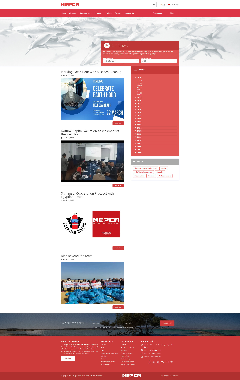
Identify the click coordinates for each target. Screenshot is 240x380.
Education (97, 13)
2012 (139, 134)
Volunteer (124, 350)
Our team (104, 359)
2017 (139, 118)
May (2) (139, 85)
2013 (139, 131)
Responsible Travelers (128, 364)
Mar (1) (139, 89)
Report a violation (126, 353)
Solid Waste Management (143, 172)
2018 (139, 115)
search (154, 5)
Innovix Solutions (173, 376)
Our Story (104, 356)
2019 (139, 112)
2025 (139, 97)
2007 (139, 149)
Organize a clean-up (127, 362)
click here (130, 328)
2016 (139, 121)
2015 (139, 125)
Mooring (163, 168)
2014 (139, 128)
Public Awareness (165, 176)
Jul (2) (139, 80)
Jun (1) (139, 83)
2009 (139, 143)
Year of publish (146, 58)
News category (108, 58)
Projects (109, 13)
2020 (139, 109)
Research (151, 176)
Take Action (157, 13)
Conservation (85, 13)
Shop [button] (172, 13)
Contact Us (129, 13)
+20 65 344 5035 (154, 350)
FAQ (102, 348)
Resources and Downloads (109, 353)
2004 (139, 152)
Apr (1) (139, 87)
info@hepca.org (156, 357)
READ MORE (118, 123)
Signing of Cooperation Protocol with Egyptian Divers (87, 195)
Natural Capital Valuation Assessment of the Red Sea (90, 133)
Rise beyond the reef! (76, 255)
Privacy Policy (105, 364)
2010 (139, 140)
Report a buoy (125, 359)
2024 (139, 100)
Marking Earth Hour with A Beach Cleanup (91, 71)
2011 (139, 137)
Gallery (103, 345)
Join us (123, 345)
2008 (139, 146)
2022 (139, 106)
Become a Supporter (127, 348)
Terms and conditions (108, 362)
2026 (139, 77)
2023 (139, 103)
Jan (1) (139, 94)
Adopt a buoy (125, 356)
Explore (118, 13)
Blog (102, 350)
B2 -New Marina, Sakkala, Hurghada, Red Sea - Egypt (160, 346)
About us (72, 13)
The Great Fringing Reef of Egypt (146, 168)
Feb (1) (139, 92)
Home (64, 13)
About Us (68, 358)
